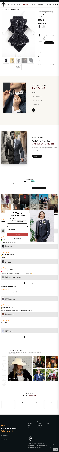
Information (40, 4)
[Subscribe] (20, 440)
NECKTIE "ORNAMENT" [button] (9, 331)
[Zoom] (39, 35)
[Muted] (9, 358)
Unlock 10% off (17, 234)
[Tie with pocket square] (43, 26)
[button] (20, 183)
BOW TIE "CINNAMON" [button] (9, 314)
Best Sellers (30, 423)
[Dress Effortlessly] (9, 92)
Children (19, 4)
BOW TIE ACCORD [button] (8, 246)
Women (13, 4)
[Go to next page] (37, 283)
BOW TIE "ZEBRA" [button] (8, 262)
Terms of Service (40, 427)
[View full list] (33, 110)
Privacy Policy (39, 421)
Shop (3, 9)
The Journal (49, 4)
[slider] (14, 147)
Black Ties (7, 9)
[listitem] (6, 199)
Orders (48, 421)
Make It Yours (37, 156)
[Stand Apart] (14, 105)
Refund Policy (39, 423)
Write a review (39, 188)
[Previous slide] (3, 34)
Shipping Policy (39, 425)
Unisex (29, 425)
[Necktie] (39, 26)
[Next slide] (34, 34)
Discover (32, 4)
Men (8, 4)
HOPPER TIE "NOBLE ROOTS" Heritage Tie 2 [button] (13, 277)
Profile (48, 423)
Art (28, 427)
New (28, 421)
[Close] (52, 211)
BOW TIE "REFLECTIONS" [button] (10, 299)
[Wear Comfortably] (14, 92)
